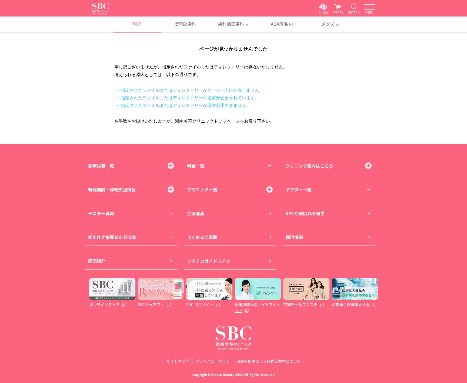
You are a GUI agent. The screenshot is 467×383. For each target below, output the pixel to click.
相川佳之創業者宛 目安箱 (112, 237)
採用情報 (294, 237)
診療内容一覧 (101, 165)
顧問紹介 (96, 261)
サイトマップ (177, 361)
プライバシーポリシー (215, 361)
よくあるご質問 (202, 237)
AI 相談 (323, 12)
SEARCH (354, 12)
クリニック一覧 (202, 189)
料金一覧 (195, 165)
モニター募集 (101, 213)
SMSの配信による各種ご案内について (269, 361)
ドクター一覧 (298, 189)
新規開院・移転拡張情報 (112, 189)
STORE (338, 12)
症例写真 (195, 213)
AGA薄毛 (279, 24)
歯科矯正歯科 (231, 24)
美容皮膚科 (185, 24)
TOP (136, 24)
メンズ (327, 24)
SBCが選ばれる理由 (305, 213)
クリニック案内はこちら (309, 165)
